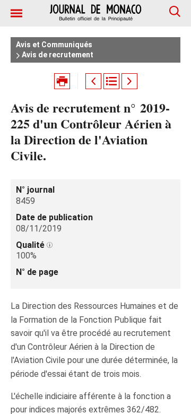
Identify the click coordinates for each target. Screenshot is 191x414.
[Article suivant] (129, 81)
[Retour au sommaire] (111, 81)
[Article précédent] (93, 81)
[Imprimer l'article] (62, 81)
